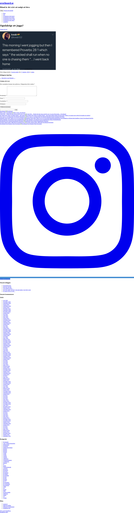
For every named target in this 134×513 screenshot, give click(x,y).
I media (5, 456)
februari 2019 (6, 352)
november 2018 (7, 355)
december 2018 (7, 353)
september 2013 (7, 409)
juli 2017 (5, 376)
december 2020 (7, 329)
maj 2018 (5, 363)
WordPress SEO (4, 512)
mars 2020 (5, 338)
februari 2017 (6, 378)
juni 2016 (5, 385)
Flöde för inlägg (7, 505)
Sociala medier (15, 72)
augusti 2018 (6, 359)
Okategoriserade (7, 467)
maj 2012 (5, 427)
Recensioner (6, 485)
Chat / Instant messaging (9, 443)
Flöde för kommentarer (8, 506)
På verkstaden (6, 484)
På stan (5, 477)
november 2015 (7, 391)
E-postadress (3, 101)
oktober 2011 (6, 434)
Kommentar (3, 95)
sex (4, 488)
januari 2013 (6, 418)
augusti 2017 (6, 374)
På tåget (5, 479)
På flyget (5, 471)
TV (4, 496)
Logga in (5, 504)
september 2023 (7, 310)
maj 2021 (5, 325)
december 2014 (7, 402)
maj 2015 (5, 398)
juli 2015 (5, 395)
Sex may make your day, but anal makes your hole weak (17, 290)
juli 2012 (5, 426)
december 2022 (7, 311)
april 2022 (5, 315)
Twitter (5, 498)
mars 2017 (5, 377)
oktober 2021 (6, 321)
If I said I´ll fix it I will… (9, 291)
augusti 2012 (6, 425)
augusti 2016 (6, 384)
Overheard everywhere (8, 17)
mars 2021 (5, 327)
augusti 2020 (6, 335)
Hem (4, 13)
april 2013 (5, 415)
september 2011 (7, 436)
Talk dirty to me (4, 78)
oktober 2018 (6, 356)
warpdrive (5, 21)
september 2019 (7, 345)
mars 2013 (5, 416)
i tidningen (5, 458)
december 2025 (7, 302)
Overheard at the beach (8, 16)
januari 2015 (6, 401)
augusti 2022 (6, 313)
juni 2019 (5, 349)
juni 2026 (5, 300)
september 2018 (7, 357)
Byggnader (6, 442)
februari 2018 (6, 366)
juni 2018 (5, 362)
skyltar (4, 489)
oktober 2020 (6, 332)
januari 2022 (6, 318)
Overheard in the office (8, 20)
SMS (4, 491)
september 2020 (7, 334)
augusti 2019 (6, 346)
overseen (5, 468)
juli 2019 (5, 348)
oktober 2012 (6, 422)
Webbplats (2, 104)
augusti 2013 (6, 411)
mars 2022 (5, 317)
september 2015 (7, 392)
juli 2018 (5, 360)
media (4, 465)
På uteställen (6, 482)
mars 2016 (5, 387)
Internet (5, 463)
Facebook (5, 446)
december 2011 (7, 433)
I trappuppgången (7, 460)
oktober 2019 (6, 343)
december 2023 (7, 309)
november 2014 (7, 404)
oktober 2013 (6, 408)
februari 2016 (6, 388)
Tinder (4, 495)
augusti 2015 (6, 394)
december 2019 (7, 341)
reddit (4, 486)
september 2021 (7, 322)
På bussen (5, 470)
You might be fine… (8, 288)
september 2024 (7, 306)
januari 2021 (6, 328)
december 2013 (7, 406)
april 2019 (5, 350)
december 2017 (7, 369)
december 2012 (7, 419)
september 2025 (7, 303)
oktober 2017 (6, 371)
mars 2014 (5, 405)
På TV (4, 481)
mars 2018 (5, 364)
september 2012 (7, 423)
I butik (4, 453)
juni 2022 (5, 314)
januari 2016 (6, 390)
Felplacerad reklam (7, 447)
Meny (2, 10)
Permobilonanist (7, 285)
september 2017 (7, 373)
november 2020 (7, 331)
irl (3, 464)
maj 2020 (5, 336)
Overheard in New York (9, 19)
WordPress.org (6, 508)
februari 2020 (6, 339)
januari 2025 (6, 304)
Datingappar (6, 445)
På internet (5, 472)
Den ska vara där (7, 287)
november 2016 (7, 383)
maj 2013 (5, 413)
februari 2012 (6, 430)
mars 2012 (5, 429)
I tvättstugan (6, 461)
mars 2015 (5, 399)
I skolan (5, 457)
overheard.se (6, 3)
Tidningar (5, 493)
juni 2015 (5, 397)
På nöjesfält (6, 475)
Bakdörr (12, 78)
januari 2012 (6, 432)
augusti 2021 (6, 324)
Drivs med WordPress (5, 511)
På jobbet (5, 474)
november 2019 (7, 342)
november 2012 (7, 420)
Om (4, 14)
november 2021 (7, 320)
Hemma (5, 449)
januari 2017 (6, 380)
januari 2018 (6, 367)
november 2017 (7, 370)
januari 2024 (6, 307)
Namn (2, 98)
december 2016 (7, 381)
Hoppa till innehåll (8, 10)
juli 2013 (5, 412)
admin (32, 72)
